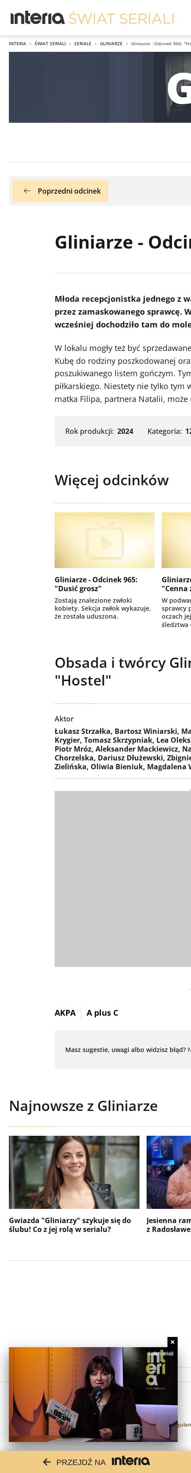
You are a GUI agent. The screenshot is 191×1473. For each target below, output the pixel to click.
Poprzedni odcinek (69, 191)
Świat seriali (50, 43)
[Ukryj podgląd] (172, 1342)
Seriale (83, 43)
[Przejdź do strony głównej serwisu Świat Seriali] (121, 18)
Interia (17, 43)
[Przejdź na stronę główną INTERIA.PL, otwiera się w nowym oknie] (38, 18)
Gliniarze (111, 43)
